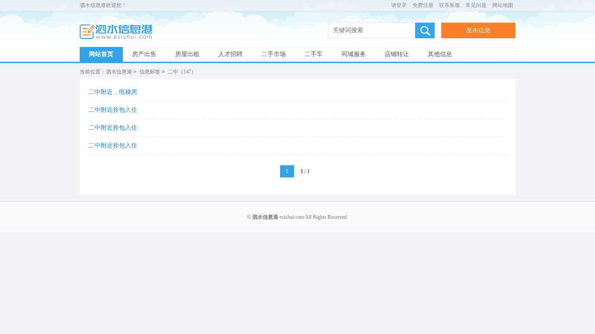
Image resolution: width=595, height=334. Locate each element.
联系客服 (449, 5)
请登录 (399, 5)
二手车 (313, 54)
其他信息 (440, 54)
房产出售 (144, 54)
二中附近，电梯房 (112, 92)
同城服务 (353, 54)
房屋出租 (187, 54)
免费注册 (422, 5)
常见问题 (476, 5)
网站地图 (502, 5)
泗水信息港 (119, 32)
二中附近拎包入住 (112, 110)
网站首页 (101, 54)
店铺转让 (397, 54)
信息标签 (149, 72)
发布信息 (478, 30)
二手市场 (273, 54)
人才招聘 (230, 54)
